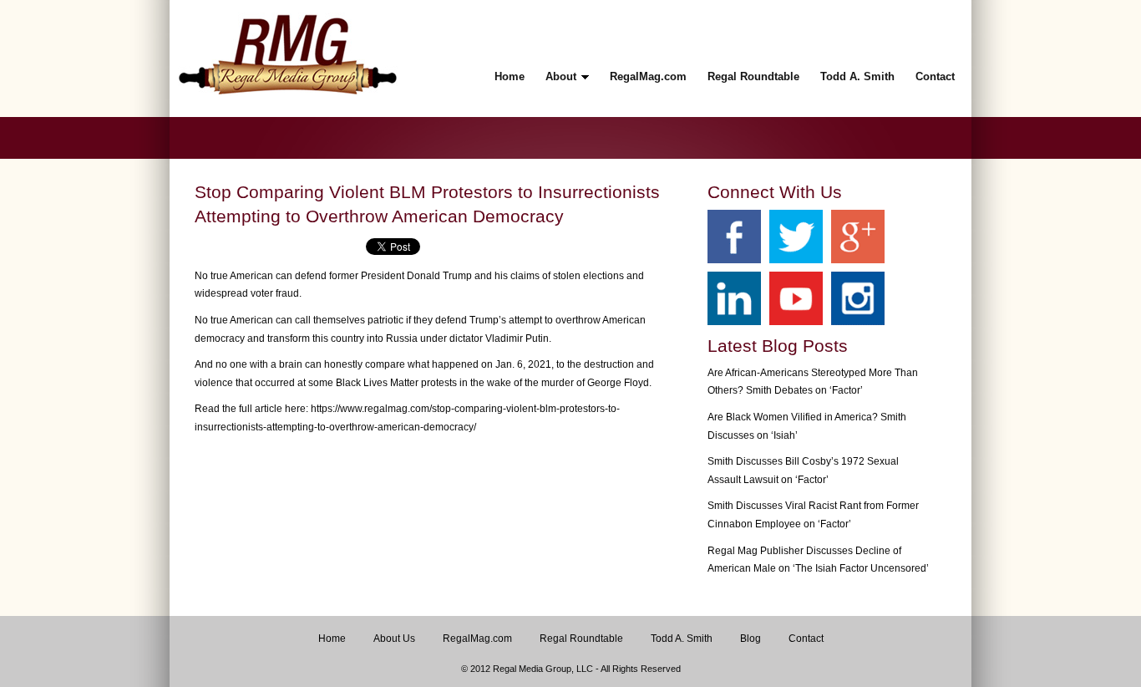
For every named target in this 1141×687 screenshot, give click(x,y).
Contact (806, 638)
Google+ (858, 236)
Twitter (796, 236)
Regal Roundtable (581, 638)
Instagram (858, 298)
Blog (750, 638)
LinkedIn (734, 298)
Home (332, 638)
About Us (394, 638)
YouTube (796, 298)
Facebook (734, 236)
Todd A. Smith (681, 638)
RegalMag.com (477, 638)
